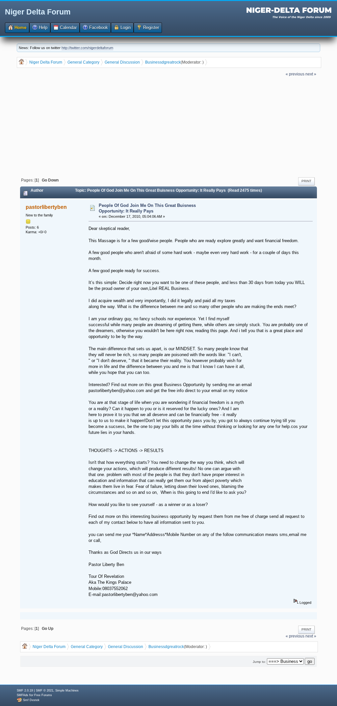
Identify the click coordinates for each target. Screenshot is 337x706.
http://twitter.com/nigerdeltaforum (87, 48)
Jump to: (259, 662)
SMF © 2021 (44, 690)
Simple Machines (67, 690)
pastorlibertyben (46, 207)
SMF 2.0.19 (25, 690)
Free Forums (43, 695)
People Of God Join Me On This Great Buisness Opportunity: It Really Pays (147, 208)
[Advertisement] (168, 126)
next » (310, 74)
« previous (295, 74)
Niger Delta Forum (37, 12)
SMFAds (22, 695)
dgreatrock (171, 62)
